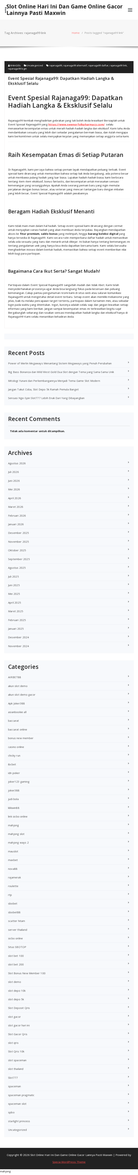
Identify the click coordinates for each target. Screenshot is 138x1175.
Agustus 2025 (17, 567)
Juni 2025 (14, 585)
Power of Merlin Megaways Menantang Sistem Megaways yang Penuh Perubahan (60, 363)
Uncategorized (34, 65)
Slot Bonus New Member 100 (26, 973)
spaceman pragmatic (21, 1095)
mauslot (13, 851)
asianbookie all (17, 712)
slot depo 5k (16, 999)
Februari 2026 (17, 515)
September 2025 (19, 559)
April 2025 (14, 602)
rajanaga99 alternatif (75, 65)
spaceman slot (17, 1103)
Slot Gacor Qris (17, 1034)
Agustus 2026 (17, 463)
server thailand (17, 929)
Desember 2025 (18, 533)
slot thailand (16, 1069)
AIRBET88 (14, 677)
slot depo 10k (17, 990)
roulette (13, 886)
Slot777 (13, 1077)
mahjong (13, 825)
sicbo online (15, 938)
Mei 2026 (14, 489)
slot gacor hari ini (19, 1025)
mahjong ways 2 (18, 842)
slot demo (14, 982)
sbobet (12, 903)
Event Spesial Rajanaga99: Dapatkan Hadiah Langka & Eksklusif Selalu (61, 80)
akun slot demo (17, 686)
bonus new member (20, 738)
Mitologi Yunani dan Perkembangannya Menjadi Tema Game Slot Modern (54, 380)
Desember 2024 (18, 637)
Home (76, 33)
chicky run (14, 755)
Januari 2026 (16, 524)
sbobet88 (14, 912)
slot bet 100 (16, 956)
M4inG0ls (15, 65)
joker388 (14, 790)
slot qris (13, 1043)
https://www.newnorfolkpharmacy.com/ (76, 124)
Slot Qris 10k (16, 1051)
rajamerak (14, 877)
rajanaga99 (55, 65)
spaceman (14, 1086)
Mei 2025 (14, 593)
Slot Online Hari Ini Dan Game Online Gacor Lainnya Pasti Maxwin (64, 9)
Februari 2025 (17, 620)
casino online (16, 747)
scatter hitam (16, 921)
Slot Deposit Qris (19, 1008)
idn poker (14, 773)
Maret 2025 (15, 611)
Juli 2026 (13, 472)
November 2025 (18, 541)
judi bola (13, 799)
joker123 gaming (18, 781)
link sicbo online (17, 816)
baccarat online (17, 729)
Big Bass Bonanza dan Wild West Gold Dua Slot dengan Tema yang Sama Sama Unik (61, 372)
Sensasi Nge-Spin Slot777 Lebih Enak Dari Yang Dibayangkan (46, 398)
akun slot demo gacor (21, 694)
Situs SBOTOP (17, 947)
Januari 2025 (16, 628)
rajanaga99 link (118, 65)
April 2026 (14, 498)
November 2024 (18, 646)
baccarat (13, 720)
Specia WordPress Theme (69, 1162)
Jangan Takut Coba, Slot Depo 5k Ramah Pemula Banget (43, 389)
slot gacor (14, 1016)
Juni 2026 (14, 480)
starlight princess (19, 1121)
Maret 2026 (15, 507)
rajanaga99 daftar (98, 65)
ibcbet (12, 764)
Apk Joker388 (16, 703)
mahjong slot (16, 834)
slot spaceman (17, 1060)
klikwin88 (13, 808)
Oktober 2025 (17, 550)
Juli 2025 (13, 576)
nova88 (12, 869)
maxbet (13, 860)
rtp (10, 895)
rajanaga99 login (17, 68)
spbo (11, 1112)
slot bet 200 (16, 964)
